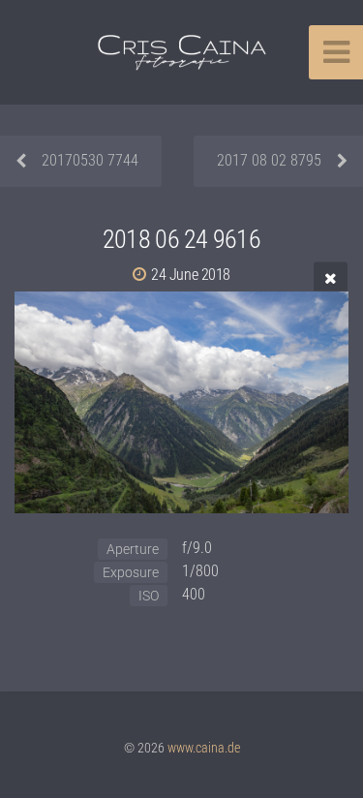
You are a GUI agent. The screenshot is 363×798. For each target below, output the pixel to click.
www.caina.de (203, 748)
